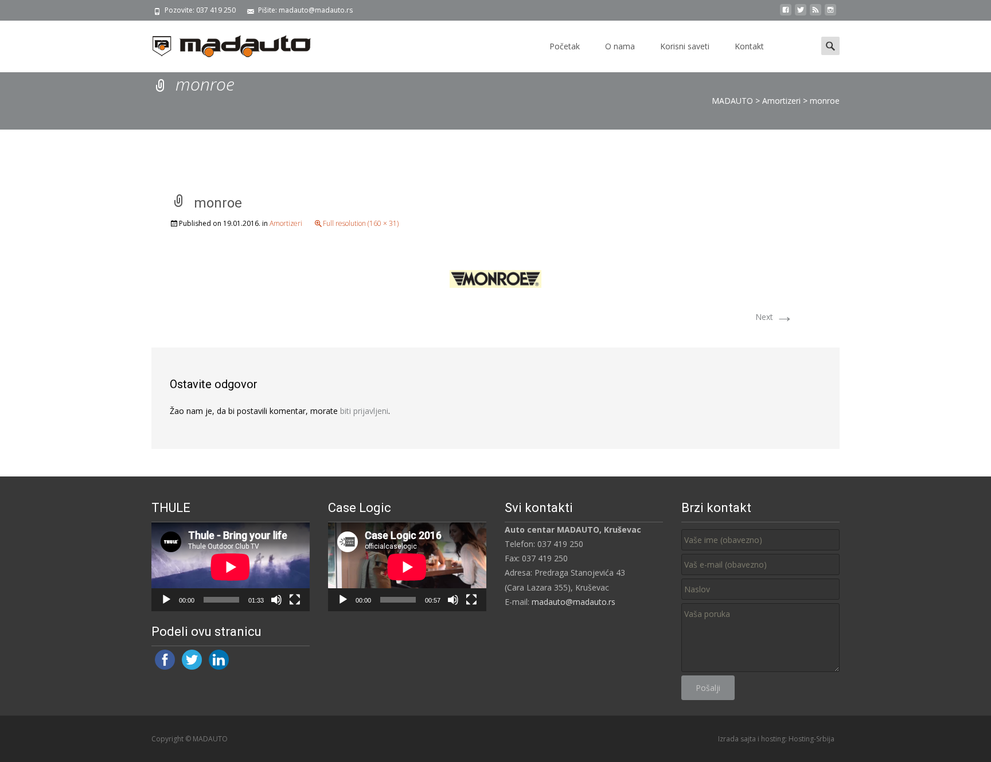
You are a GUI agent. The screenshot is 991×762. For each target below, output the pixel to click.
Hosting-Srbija (811, 739)
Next (774, 316)
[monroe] (495, 277)
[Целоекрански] (295, 599)
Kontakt (749, 46)
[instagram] (830, 14)
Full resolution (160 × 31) (361, 223)
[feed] (815, 14)
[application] (230, 566)
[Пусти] (166, 599)
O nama (620, 46)
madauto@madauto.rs (573, 601)
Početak (564, 46)
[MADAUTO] (222, 44)
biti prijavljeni (364, 410)
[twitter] (800, 14)
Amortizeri (286, 223)
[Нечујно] (276, 599)
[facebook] (785, 14)
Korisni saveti (684, 46)
